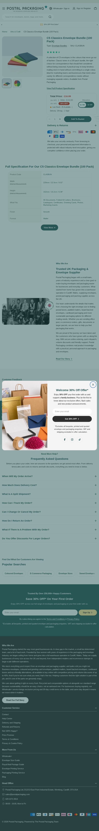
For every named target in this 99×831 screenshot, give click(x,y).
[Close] (93, 384)
